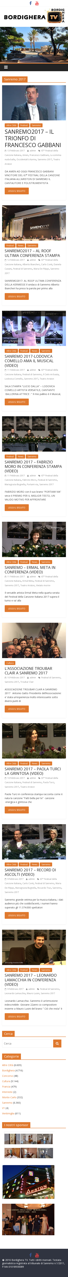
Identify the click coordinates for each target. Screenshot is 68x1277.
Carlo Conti (46, 264)
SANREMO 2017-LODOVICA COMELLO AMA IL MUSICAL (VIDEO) (29, 361)
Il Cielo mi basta (51, 374)
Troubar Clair (27, 681)
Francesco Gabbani (39, 155)
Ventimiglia (8, 1113)
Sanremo (36, 125)
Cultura (10, 663)
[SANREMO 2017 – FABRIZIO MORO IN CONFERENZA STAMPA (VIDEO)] (34, 418)
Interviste (7, 1092)
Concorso (7, 1075)
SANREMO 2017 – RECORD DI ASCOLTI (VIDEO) (30, 872)
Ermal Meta (27, 580)
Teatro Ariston (47, 378)
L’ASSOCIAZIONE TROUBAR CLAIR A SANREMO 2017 (28, 670)
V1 (3, 1108)
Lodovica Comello (14, 378)
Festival (24, 125)
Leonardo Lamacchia (15, 993)
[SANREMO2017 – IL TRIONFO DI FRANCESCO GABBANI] (34, 87)
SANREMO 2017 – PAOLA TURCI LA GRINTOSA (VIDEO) (33, 771)
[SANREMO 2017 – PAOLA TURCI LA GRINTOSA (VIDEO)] (34, 725)
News (20, 245)
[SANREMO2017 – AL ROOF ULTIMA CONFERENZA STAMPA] (34, 207)
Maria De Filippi (41, 268)
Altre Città (11, 125)
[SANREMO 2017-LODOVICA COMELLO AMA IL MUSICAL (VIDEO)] (34, 313)
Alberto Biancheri (31, 264)
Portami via (32, 484)
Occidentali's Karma (26, 159)
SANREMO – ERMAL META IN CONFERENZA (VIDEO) (30, 569)
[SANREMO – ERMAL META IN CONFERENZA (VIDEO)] (34, 524)
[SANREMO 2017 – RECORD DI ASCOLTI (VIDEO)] (34, 826)
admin (33, 150)
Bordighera (8, 1070)
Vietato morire (43, 585)
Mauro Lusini (33, 993)
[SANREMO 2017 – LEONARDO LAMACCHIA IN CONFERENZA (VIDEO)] (34, 932)
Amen (25, 155)
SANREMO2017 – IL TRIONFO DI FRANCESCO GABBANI (33, 138)
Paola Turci (48, 782)
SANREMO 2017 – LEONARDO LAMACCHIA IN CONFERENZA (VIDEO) (31, 979)
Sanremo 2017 (45, 159)
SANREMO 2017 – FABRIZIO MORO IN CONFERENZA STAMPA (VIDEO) (33, 466)
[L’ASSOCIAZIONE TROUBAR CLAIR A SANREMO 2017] (34, 625)
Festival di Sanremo (22, 268)
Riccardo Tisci (44, 887)
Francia (6, 1086)
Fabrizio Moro (29, 479)
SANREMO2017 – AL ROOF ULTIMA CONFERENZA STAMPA (32, 253)
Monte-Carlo (9, 1097)
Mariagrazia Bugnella (15, 484)
